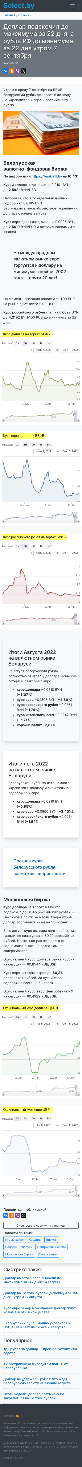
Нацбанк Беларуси (18, 1247)
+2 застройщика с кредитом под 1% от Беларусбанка (35, 1366)
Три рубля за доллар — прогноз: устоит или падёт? (40, 1351)
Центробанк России (51, 1247)
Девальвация (47, 1254)
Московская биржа (19, 1254)
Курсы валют (14, 1239)
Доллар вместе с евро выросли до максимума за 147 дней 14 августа (32, 1280)
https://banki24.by (47, 176)
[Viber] (17, 70)
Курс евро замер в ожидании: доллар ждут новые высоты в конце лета (39, 1310)
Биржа (51, 1239)
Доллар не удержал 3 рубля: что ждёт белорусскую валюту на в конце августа (37, 1381)
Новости (24, 15)
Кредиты (35, 1239)
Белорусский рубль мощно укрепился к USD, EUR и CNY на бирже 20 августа (36, 1325)
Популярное (18, 1340)
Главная (9, 15)
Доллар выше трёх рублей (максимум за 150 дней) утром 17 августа (40, 1295)
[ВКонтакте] (5, 70)
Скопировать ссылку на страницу (41, 1225)
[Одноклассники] (11, 70)
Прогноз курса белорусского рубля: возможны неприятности (39, 867)
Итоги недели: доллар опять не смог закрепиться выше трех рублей (33, 1396)
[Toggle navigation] (73, 6)
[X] (23, 70)
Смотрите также (22, 1269)
